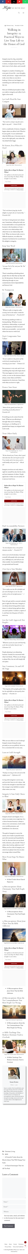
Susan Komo (14, 1082)
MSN (6, 1154)
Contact (15, 1244)
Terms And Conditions (18, 1247)
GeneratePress (14, 1251)
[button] (19, 13)
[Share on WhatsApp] (25, 1)
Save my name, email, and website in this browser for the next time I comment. (14, 1218)
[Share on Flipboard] (19, 1)
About (10, 1244)
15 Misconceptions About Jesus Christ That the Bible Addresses (15, 990)
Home (6, 1244)
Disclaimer (21, 1244)
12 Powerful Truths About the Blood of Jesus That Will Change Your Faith (13, 1160)
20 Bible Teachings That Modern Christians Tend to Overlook (15, 1059)
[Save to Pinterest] (8, 1)
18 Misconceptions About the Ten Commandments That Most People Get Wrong (16, 1025)
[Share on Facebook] (3, 1)
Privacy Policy (8, 1247)
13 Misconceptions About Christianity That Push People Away (16, 914)
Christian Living (9, 25)
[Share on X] (14, 1)
